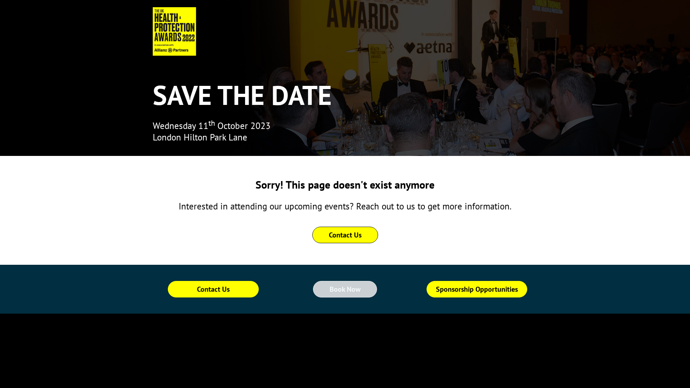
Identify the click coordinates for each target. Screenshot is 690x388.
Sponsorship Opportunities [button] (477, 289)
